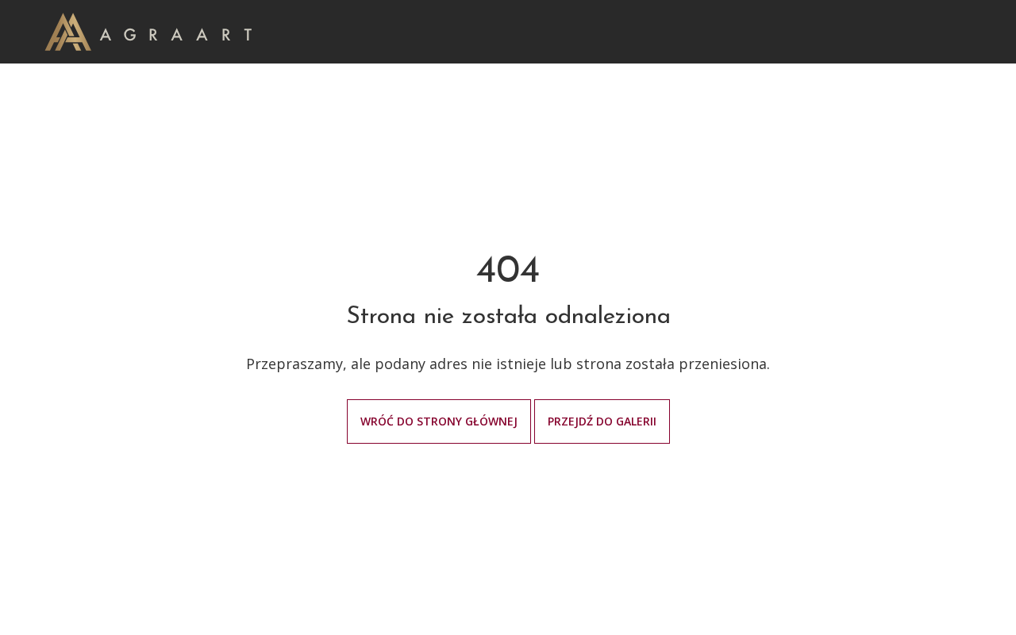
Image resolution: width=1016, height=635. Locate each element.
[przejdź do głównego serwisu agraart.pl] (148, 30)
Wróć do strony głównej (439, 421)
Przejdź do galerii (602, 421)
